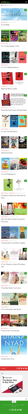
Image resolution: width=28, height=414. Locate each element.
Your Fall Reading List (8, 174)
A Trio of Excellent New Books (11, 309)
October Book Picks (7, 359)
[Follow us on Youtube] (26, 368)
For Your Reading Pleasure (10, 67)
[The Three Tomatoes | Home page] (6, 2)
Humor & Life (12, 193)
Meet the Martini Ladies (9, 89)
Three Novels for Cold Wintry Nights (13, 243)
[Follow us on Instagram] (17, 368)
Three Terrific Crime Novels (10, 331)
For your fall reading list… (9, 131)
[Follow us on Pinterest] (21, 368)
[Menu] (26, 2)
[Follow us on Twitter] (24, 368)
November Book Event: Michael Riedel (14, 110)
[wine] (12, 392)
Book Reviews (4, 22)
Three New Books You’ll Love (11, 288)
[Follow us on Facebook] (19, 368)
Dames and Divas (7, 153)
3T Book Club (4, 86)
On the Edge (5, 25)
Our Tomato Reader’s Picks (10, 46)
